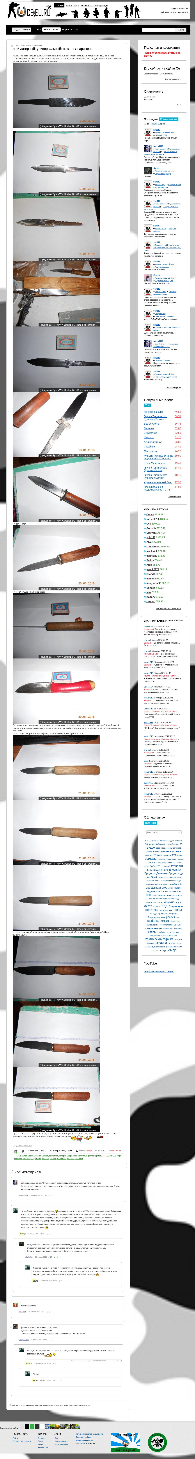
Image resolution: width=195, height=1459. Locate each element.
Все (39, 29)
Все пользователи (173, 79)
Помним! (147, 176)
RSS (179, 105)
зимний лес (163, 877)
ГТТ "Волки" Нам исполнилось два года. (161, 728)
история (150, 881)
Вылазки (158, 360)
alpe (148, 592)
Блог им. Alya (160, 185)
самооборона (152, 925)
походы (153, 914)
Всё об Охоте (160, 228)
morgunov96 (153, 583)
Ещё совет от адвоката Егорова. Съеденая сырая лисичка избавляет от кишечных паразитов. (161, 193)
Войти (163, 12)
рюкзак (165, 920)
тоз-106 (178, 939)
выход (162, 859)
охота (148, 906)
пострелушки (166, 910)
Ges (148, 523)
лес (164, 887)
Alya (149, 542)
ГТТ (158, 866)
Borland (147, 709)
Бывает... (168, 360)
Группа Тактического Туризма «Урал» (155, 469)
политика (151, 909)
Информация (101, 5)
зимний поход (175, 877)
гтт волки (177, 865)
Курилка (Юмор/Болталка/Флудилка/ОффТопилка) (158, 457)
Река (163, 917)
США (169, 932)
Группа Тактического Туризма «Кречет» (155, 476)
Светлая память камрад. (154, 270)
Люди (76, 5)
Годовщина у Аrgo (162, 267)
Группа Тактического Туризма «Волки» (155, 417)
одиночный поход (171, 899)
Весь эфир (171, 387)
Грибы (152, 866)
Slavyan (151, 533)
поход (178, 909)
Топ (147, 405)
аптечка (178, 841)
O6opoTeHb (72, 1156)
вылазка (175, 851)
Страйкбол (150, 446)
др (181, 873)
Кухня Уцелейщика (154, 463)
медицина (152, 891)
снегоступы (168, 929)
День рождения (154, 870)
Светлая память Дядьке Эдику (157, 283)
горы (146, 866)
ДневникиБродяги (167, 873)
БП (180, 844)
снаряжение (153, 928)
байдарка (149, 844)
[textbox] (164, 832)
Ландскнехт (153, 887)
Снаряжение (153, 91)
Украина (161, 943)
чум (164, 951)
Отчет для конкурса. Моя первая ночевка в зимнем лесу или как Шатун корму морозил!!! (161, 632)
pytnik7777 (152, 569)
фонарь (169, 947)
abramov (79, 1159)
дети (166, 870)
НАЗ (159, 891)
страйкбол (161, 932)
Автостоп (155, 841)
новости (167, 891)
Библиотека (150, 433)
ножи (154, 895)
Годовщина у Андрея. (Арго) (166, 377)
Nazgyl (88, 1150)
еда (148, 877)
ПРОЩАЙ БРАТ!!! (161, 135)
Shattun (151, 587)
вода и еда (160, 848)
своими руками (166, 925)
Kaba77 (150, 597)
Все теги (150, 822)
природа (172, 913)
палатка (156, 906)
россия (170, 917)
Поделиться (115, 1150)
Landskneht (153, 546)
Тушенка (150, 943)
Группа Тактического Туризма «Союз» (160, 712)
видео (151, 847)
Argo (149, 565)
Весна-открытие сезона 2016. (157, 777)
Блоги (69, 5)
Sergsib (26, 1159)
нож (148, 894)
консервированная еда (171, 881)
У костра (149, 437)
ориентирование (154, 902)
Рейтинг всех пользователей (168, 609)
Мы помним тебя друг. (153, 380)
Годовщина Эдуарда (163, 174)
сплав (152, 932)
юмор (172, 950)
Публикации (157, 123)
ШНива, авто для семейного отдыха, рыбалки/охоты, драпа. (162, 247)
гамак (179, 863)
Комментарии (168, 119)
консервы (150, 884)
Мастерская (150, 451)
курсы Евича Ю (175, 884)
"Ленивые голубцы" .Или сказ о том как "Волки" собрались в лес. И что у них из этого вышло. (162, 799)
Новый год (176, 891)
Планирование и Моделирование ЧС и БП (158, 488)
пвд (164, 906)
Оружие (158, 327)
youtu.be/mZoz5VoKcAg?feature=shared (160, 319)
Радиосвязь (154, 917)
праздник (162, 913)
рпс (177, 917)
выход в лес (171, 859)
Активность (87, 5)
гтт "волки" (165, 866)
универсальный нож (24, 1146)
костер (158, 884)
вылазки (151, 858)
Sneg (146, 761)
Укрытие (172, 943)
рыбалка (153, 920)
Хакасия (178, 946)
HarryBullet (61, 1159)
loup (32, 1159)
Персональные (70, 29)
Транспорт (159, 245)
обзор (159, 898)
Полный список (174, 497)
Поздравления (175, 906)
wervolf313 (152, 519)
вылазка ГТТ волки (172, 855)
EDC (147, 841)
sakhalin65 (53, 1156)
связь (177, 924)
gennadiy (151, 555)
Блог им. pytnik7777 (152, 786)
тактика (176, 932)
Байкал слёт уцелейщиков (167, 844)
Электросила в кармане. (164, 316)
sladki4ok (152, 551)
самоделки (175, 921)
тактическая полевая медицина (163, 936)
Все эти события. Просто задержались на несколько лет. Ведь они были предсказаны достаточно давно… (162, 160)
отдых (178, 903)
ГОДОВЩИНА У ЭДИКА (164, 281)
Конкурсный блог (153, 412)
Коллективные (51, 29)
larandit (150, 574)
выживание (161, 851)
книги (157, 881)
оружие (169, 902)
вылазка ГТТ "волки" (153, 855)
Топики (59, 5)
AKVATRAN (111, 1156)
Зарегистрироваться (179, 12)
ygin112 (150, 537)
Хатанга (154, 951)
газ (174, 863)
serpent (150, 601)
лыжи (170, 888)
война (169, 848)
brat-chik (147, 640)
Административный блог (164, 132)
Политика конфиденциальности (89, 1434)
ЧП (161, 951)
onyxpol (62, 1156)
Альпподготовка (153, 442)
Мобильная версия (84, 1440)
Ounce (150, 514)
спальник (178, 929)
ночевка (162, 895)
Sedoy (150, 560)
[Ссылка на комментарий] (51, 1195)
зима (154, 876)
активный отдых (167, 841)
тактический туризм (159, 939)
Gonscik (151, 528)
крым (165, 884)
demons (151, 578)
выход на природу (164, 863)
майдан (177, 888)
